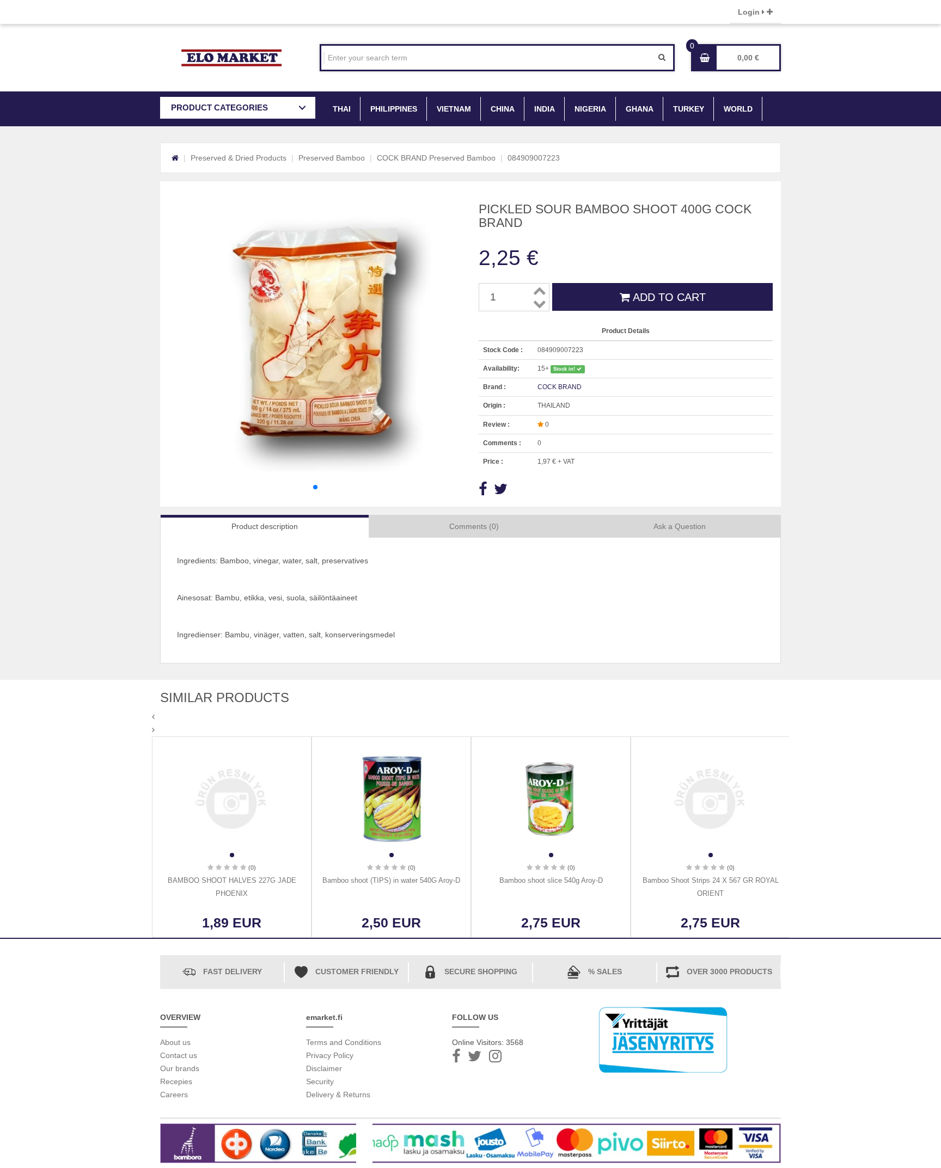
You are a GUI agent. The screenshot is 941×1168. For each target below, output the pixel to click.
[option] (231, 837)
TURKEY (688, 108)
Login (750, 12)
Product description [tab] (264, 526)
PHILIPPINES (393, 108)
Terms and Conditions (343, 1042)
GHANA (639, 108)
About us (175, 1042)
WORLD (738, 108)
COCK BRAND (559, 387)
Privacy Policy (329, 1055)
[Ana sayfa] (175, 157)
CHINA (503, 108)
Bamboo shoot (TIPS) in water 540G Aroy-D (391, 880)
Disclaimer (324, 1068)
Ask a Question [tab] (679, 526)
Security (320, 1081)
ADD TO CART (668, 297)
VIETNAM (454, 108)
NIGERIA (590, 108)
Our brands (179, 1068)
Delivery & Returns (338, 1094)
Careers (174, 1094)
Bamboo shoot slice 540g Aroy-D (551, 880)
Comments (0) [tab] (474, 526)
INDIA (544, 108)
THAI (342, 108)
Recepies (176, 1081)
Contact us (178, 1055)
